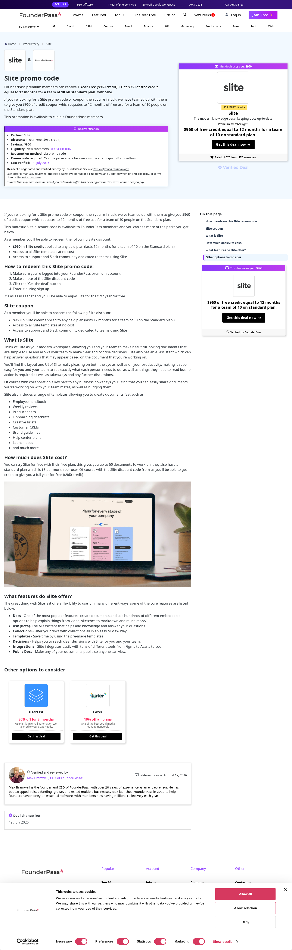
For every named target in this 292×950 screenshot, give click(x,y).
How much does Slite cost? (224, 243)
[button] (29, 26)
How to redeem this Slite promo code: (232, 221)
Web (271, 26)
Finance (148, 26)
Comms (108, 26)
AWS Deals (195, 4)
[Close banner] (285, 889)
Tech (254, 26)
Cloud (70, 26)
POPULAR (60, 4)
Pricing (169, 15)
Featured (99, 15)
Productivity (213, 26)
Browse (77, 15)
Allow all (245, 894)
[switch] (123, 941)
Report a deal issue (29, 177)
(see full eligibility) (61, 149)
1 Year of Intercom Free (122, 4)
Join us (151, 882)
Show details (222, 941)
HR (167, 26)
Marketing (187, 26)
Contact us (243, 882)
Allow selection (245, 908)
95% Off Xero (85, 4)
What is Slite (214, 236)
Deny (245, 922)
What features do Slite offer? (226, 250)
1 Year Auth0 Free (232, 4)
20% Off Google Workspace (159, 4)
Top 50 (120, 15)
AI (53, 26)
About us (197, 882)
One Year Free (145, 15)
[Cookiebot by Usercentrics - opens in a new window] (27, 941)
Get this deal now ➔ (233, 144)
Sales (236, 26)
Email (128, 26)
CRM (89, 26)
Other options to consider (223, 257)
